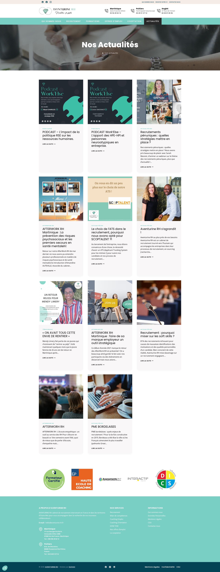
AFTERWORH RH (53, 427)
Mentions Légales (155, 519)
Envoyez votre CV (161, 2)
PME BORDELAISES (103, 427)
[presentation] (61, 102)
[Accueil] (103, 53)
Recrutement (73, 21)
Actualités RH (146, 129)
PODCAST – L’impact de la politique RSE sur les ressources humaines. (61, 135)
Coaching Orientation (118, 522)
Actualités (153, 21)
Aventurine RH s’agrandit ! (158, 230)
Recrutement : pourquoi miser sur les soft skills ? (157, 334)
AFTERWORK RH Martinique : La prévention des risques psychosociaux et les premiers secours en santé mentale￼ (59, 237)
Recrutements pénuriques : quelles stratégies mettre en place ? (155, 137)
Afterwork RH (48, 225)
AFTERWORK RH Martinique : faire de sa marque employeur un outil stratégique (107, 338)
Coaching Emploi (116, 519)
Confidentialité (168, 567)
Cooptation (134, 21)
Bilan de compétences (118, 515)
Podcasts (95, 129)
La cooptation (115, 533)
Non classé (47, 129)
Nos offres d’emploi (117, 529)
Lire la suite (49, 144)
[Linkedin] (43, 2)
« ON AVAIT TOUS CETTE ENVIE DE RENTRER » (59, 334)
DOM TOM (114, 526)
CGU (149, 522)
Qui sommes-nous (148, 2)
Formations (93, 21)
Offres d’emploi (113, 21)
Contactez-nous (174, 2)
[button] (5, 568)
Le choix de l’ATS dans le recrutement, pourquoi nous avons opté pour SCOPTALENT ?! (108, 234)
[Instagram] (51, 2)
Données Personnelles (156, 515)
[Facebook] (47, 2)
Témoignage (48, 329)
